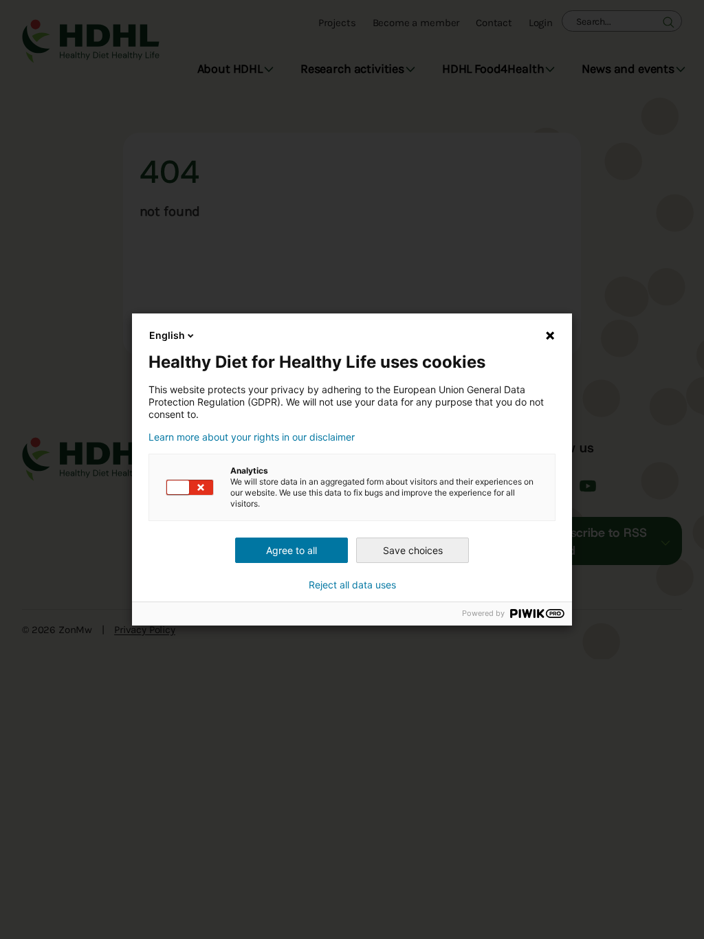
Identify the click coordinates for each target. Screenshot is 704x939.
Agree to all (291, 550)
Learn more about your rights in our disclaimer (251, 437)
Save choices (413, 550)
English (167, 335)
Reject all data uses (352, 584)
